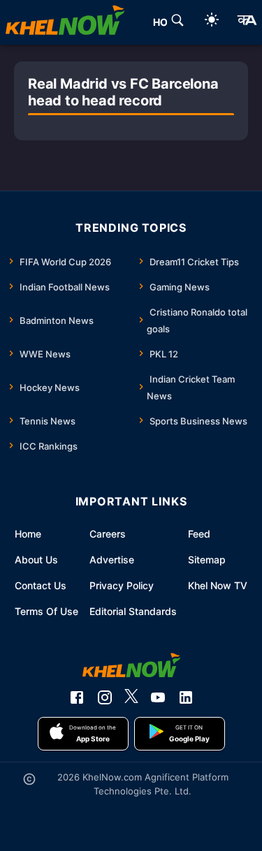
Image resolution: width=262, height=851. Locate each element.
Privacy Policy (121, 585)
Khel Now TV (217, 585)
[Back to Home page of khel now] (65, 22)
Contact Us (40, 585)
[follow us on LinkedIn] (185, 697)
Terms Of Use (46, 611)
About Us (36, 559)
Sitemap (207, 559)
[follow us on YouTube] (158, 697)
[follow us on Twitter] (131, 697)
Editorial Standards (133, 611)
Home (28, 534)
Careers (107, 534)
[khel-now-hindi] (246, 22)
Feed (199, 534)
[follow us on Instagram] (104, 697)
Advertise (111, 559)
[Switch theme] (211, 22)
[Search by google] (177, 22)
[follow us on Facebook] (76, 697)
